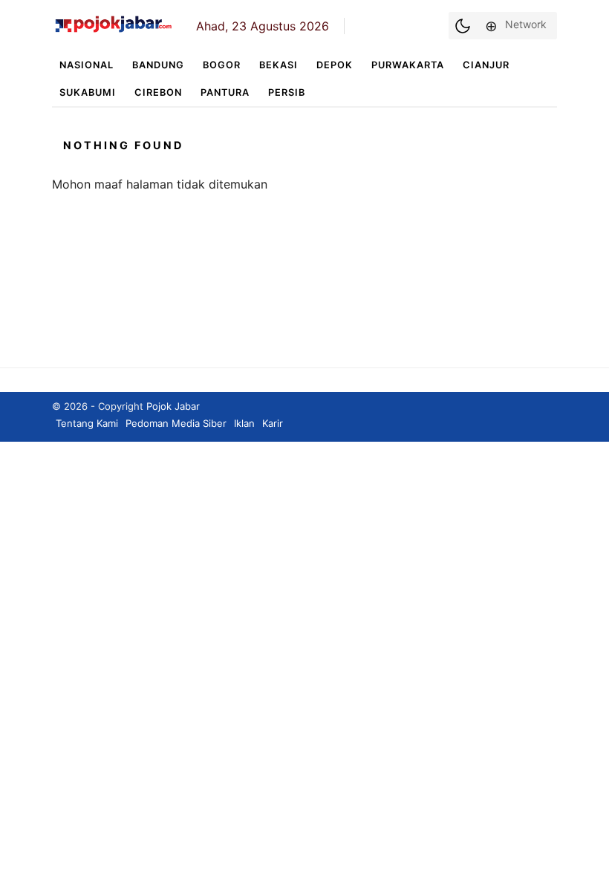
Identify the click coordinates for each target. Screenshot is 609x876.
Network (526, 24)
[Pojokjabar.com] (113, 31)
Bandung (158, 65)
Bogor (222, 65)
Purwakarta (407, 65)
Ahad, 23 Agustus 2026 (262, 26)
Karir (272, 423)
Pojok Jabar (173, 406)
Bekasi (278, 65)
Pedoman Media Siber (176, 423)
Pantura (225, 92)
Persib (286, 92)
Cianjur (486, 65)
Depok (334, 65)
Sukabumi (87, 92)
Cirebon (158, 92)
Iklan (244, 423)
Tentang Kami (87, 423)
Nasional (86, 65)
